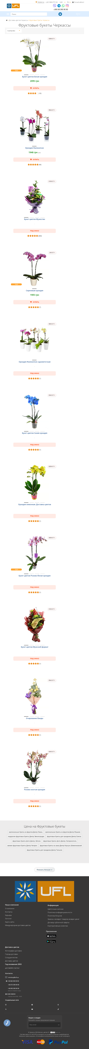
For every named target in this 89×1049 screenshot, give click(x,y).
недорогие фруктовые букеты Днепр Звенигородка (26, 836)
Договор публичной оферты (58, 922)
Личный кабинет (79, 2)
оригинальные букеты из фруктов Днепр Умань (25, 832)
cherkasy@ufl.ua (13, 977)
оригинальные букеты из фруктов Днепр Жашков (62, 832)
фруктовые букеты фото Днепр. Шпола (26, 841)
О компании (9, 908)
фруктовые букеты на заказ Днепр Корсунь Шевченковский (61, 845)
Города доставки (11, 954)
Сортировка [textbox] (11, 31)
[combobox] (14, 31)
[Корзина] (59, 14)
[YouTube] (32, 1009)
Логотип (8, 918)
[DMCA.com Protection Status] (55, 1032)
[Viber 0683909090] (55, 6)
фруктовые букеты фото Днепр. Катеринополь (59, 841)
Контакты (8, 912)
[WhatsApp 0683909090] (63, 6)
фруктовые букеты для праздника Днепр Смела (64, 836)
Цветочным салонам (55, 909)
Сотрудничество (11, 957)
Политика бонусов (55, 916)
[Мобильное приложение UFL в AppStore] (52, 936)
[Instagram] (67, 6)
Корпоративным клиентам (58, 926)
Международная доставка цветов (17, 925)
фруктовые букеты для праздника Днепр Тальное (44, 850)
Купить (35, 88)
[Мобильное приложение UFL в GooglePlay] (51, 941)
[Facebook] (32, 1005)
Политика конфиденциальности (60, 912)
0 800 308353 (11, 994)
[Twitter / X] (6, 1009)
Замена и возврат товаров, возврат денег (63, 919)
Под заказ (34, 231)
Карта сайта (9, 922)
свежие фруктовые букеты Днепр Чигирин (22, 845)
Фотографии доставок (13, 951)
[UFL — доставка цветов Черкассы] (13, 6)
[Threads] (58, 1005)
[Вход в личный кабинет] (73, 2)
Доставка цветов (11, 961)
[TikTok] (58, 1009)
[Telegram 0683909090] (59, 6)
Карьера (8, 915)
